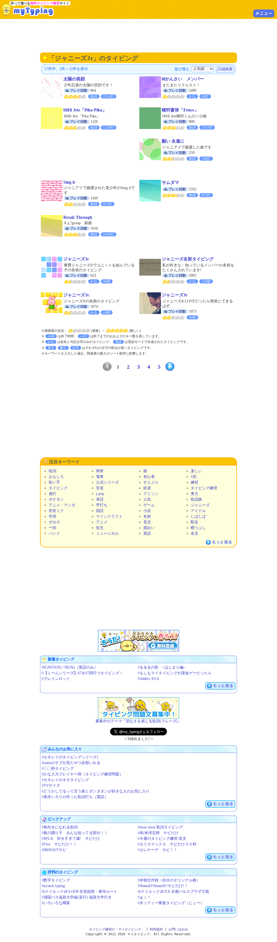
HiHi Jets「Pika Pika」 (85, 110)
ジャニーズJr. (76, 295)
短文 (100, 528)
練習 (194, 482)
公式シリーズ (107, 482)
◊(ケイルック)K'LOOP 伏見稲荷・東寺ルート (79, 892)
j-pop (100, 494)
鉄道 (147, 488)
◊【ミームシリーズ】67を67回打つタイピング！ (82, 673)
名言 (194, 533)
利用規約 (156, 929)
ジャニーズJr (76, 259)
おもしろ (56, 477)
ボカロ (54, 522)
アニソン (151, 494)
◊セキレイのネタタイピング (65, 780)
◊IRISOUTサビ (54, 850)
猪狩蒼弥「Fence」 (180, 110)
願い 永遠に (173, 141)
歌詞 (52, 471)
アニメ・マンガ (62, 505)
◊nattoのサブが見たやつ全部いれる (71, 763)
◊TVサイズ (51, 786)
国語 (100, 511)
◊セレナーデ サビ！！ (157, 850)
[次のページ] (170, 366)
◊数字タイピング (56, 880)
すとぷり (151, 482)
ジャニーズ (200, 505)
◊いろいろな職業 (56, 903)
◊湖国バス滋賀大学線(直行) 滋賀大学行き (77, 897)
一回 (52, 528)
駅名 (194, 522)
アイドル (198, 511)
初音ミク (56, 511)
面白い (149, 528)
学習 (52, 516)
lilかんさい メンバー (183, 79)
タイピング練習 (204, 488)
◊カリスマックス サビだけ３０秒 (167, 844)
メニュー (263, 13)
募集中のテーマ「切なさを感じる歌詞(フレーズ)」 (138, 721)
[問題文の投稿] (138, 708)
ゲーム (149, 505)
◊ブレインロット (56, 679)
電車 (100, 477)
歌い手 (54, 482)
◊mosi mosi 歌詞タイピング (160, 827)
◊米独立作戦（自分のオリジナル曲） (169, 880)
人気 (147, 499)
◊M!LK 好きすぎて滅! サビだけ (71, 839)
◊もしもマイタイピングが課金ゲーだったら (175, 673)
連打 (52, 494)
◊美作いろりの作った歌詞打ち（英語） (75, 797)
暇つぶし (198, 528)
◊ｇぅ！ (144, 897)
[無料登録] (138, 641)
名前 (147, 516)
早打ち (101, 505)
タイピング (58, 488)
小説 (147, 511)
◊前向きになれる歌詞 (60, 827)
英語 (147, 533)
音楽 (100, 488)
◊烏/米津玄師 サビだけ (158, 833)
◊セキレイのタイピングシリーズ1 (70, 757)
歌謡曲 (196, 499)
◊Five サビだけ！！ (59, 844)
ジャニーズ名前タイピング (188, 259)
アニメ (101, 522)
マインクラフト (109, 516)
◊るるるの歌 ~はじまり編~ (162, 667)
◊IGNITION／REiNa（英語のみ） (70, 667)
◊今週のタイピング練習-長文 (162, 839)
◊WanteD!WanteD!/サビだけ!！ (163, 886)
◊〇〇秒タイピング (58, 768)
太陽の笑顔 (74, 79)
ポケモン (56, 499)
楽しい (196, 471)
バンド (54, 533)
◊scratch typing (53, 886)
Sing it (69, 182)
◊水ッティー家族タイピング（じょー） (171, 903)
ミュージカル (107, 533)
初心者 (149, 477)
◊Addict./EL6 (148, 679)
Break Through (77, 217)
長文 (147, 522)
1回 (193, 477)
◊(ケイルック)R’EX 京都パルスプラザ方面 (173, 892)
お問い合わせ (178, 929)
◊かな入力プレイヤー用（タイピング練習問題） (82, 774)
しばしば (198, 516)
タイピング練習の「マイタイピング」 (116, 929)
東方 (194, 494)
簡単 (100, 471)
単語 (100, 499)
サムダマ (170, 182)
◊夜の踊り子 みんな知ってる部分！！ (75, 833)
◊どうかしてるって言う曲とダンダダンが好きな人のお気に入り (96, 791)
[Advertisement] (138, 35)
